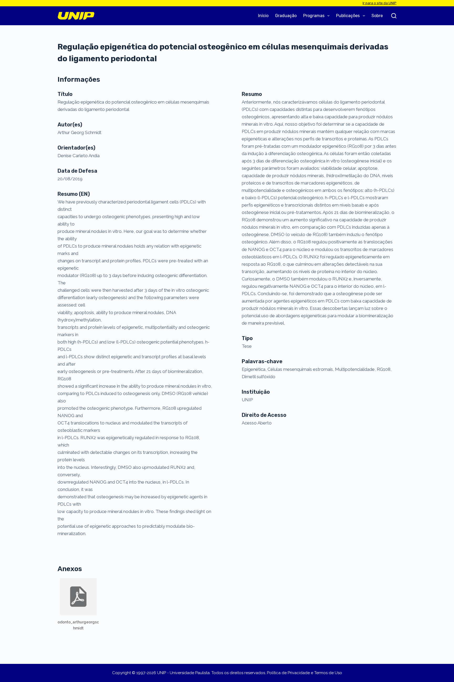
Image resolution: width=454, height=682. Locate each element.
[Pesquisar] (393, 15)
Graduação (286, 15)
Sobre (377, 15)
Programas (313, 15)
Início (263, 15)
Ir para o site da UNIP (379, 3)
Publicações (348, 15)
